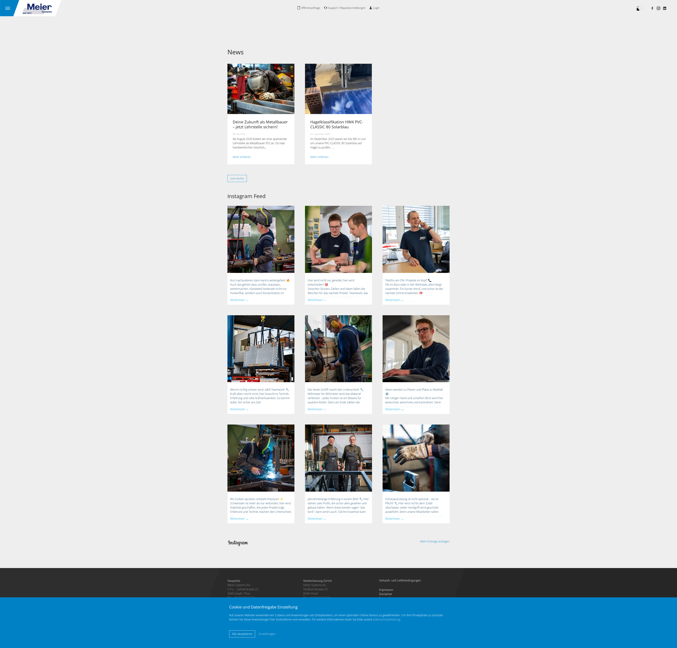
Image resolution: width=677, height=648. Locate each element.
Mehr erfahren (242, 157)
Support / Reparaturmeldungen (346, 8)
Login (376, 8)
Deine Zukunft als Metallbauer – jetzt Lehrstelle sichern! (260, 124)
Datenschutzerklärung (386, 619)
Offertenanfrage (310, 8)
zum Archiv (237, 178)
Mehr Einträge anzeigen (435, 541)
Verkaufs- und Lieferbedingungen (400, 580)
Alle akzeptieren (242, 634)
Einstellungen (267, 634)
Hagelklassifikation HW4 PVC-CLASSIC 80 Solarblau (336, 124)
